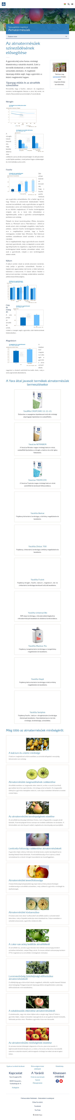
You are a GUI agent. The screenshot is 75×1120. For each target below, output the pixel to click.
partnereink (57, 77)
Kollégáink (15, 1087)
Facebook (37, 1106)
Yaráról (37, 1080)
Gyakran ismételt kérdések (16, 1066)
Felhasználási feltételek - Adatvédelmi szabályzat (37, 1098)
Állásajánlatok (37, 1083)
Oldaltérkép (59, 1066)
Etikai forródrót (37, 1102)
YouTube (37, 1110)
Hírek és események (37, 1077)
